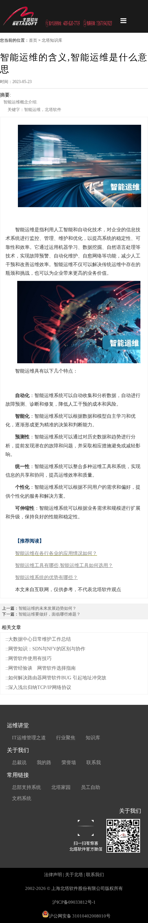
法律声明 (53, 874)
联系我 (93, 762)
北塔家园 (61, 787)
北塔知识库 (52, 40)
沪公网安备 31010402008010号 (79, 916)
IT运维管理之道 (29, 737)
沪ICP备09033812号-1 (74, 902)
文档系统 (21, 798)
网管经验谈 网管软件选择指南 (42, 668)
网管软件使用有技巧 (30, 658)
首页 (33, 40)
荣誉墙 (69, 762)
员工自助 (90, 787)
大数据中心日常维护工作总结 (39, 639)
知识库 (93, 737)
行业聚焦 (65, 737)
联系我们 (95, 874)
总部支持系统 (26, 787)
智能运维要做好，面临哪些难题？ (50, 614)
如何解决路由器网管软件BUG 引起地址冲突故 (57, 677)
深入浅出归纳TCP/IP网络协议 (39, 687)
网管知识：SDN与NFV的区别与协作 (46, 648)
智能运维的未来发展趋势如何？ (47, 608)
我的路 (44, 762)
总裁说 (19, 762)
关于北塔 (74, 874)
